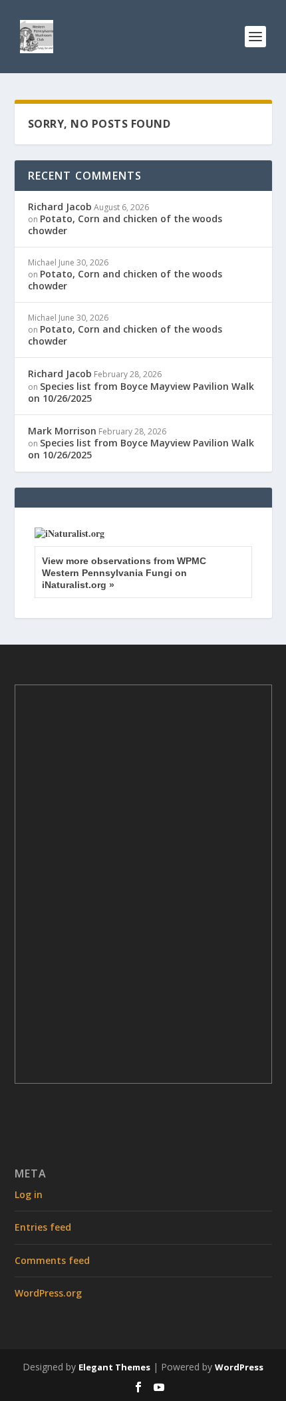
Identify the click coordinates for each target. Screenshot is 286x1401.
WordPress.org (48, 1293)
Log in (29, 1194)
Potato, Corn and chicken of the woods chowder (125, 224)
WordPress (239, 1367)
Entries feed (43, 1227)
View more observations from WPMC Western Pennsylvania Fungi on (124, 572)
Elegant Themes (114, 1367)
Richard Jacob (60, 206)
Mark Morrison (62, 430)
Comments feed (52, 1260)
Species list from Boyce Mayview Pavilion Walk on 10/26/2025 (141, 392)
